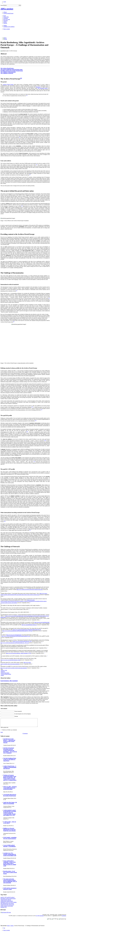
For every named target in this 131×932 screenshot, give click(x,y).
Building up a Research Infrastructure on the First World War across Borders (9, 829)
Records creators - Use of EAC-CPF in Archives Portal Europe (10, 872)
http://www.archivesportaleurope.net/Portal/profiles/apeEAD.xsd (27, 629)
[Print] (4, 37)
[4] (36, 164)
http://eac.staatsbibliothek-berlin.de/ (29, 624)
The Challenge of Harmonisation (8, 72)
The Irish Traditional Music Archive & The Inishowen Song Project (9, 759)
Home (8, 925)
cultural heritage (4, 899)
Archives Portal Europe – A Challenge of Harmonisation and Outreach (9, 767)
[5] (29, 174)
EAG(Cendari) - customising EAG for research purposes (9, 838)
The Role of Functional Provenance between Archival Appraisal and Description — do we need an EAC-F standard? (10, 750)
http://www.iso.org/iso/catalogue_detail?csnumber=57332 (18, 653)
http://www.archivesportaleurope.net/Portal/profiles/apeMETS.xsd (16, 636)
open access (11, 904)
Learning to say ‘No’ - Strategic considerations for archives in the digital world (9, 854)
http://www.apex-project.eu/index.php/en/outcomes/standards (14, 668)
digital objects (10, 901)
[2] (26, 95)
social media (10, 905)
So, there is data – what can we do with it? (9, 822)
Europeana (38, 87)
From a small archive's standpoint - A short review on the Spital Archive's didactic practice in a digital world (9, 863)
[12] (35, 420)
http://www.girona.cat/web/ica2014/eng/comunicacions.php (29, 589)
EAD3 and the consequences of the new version (9, 888)
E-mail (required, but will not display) (23, 713)
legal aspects (11, 903)
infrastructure (5, 903)
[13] (27, 431)
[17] (30, 530)
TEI (6, 907)
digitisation (3, 902)
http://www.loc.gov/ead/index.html (41, 622)
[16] (4, 521)
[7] (16, 290)
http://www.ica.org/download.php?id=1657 (22, 641)
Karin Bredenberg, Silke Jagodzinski (9, 680)
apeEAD (9, 897)
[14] (45, 440)
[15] (34, 461)
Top (4, 928)
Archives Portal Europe (8, 84)
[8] (49, 298)
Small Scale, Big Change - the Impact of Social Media (10, 803)
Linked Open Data (5, 904)
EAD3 (7, 902)
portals (2, 905)
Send (2, 732)
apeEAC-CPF (4, 897)
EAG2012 (11, 902)
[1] (21, 78)
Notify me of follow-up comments (9, 729)
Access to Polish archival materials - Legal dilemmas (9, 846)
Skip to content (6, 29)
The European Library (43, 88)
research (5, 905)
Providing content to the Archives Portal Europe (12, 70)
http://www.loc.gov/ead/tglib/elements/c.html (10, 660)
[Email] (5, 39)
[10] (32, 406)
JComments (25, 733)
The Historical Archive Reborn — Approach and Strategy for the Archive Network (9, 740)
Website (16, 716)
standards (3, 907)
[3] (19, 137)
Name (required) (18, 711)
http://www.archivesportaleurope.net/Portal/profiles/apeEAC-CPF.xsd (17, 630)
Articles (12, 925)
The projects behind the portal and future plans (12, 69)
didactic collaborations (6, 900)
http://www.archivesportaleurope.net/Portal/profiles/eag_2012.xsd (15, 642)
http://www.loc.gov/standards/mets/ (13, 634)
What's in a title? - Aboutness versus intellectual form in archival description (10, 788)
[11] (41, 409)
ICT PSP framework (40, 915)
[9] (13, 321)
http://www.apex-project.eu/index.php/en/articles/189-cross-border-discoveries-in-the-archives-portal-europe (24, 594)
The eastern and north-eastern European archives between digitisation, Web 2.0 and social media (10, 880)
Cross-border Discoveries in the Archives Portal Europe (9, 795)
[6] (22, 205)
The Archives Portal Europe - (7, 68)
